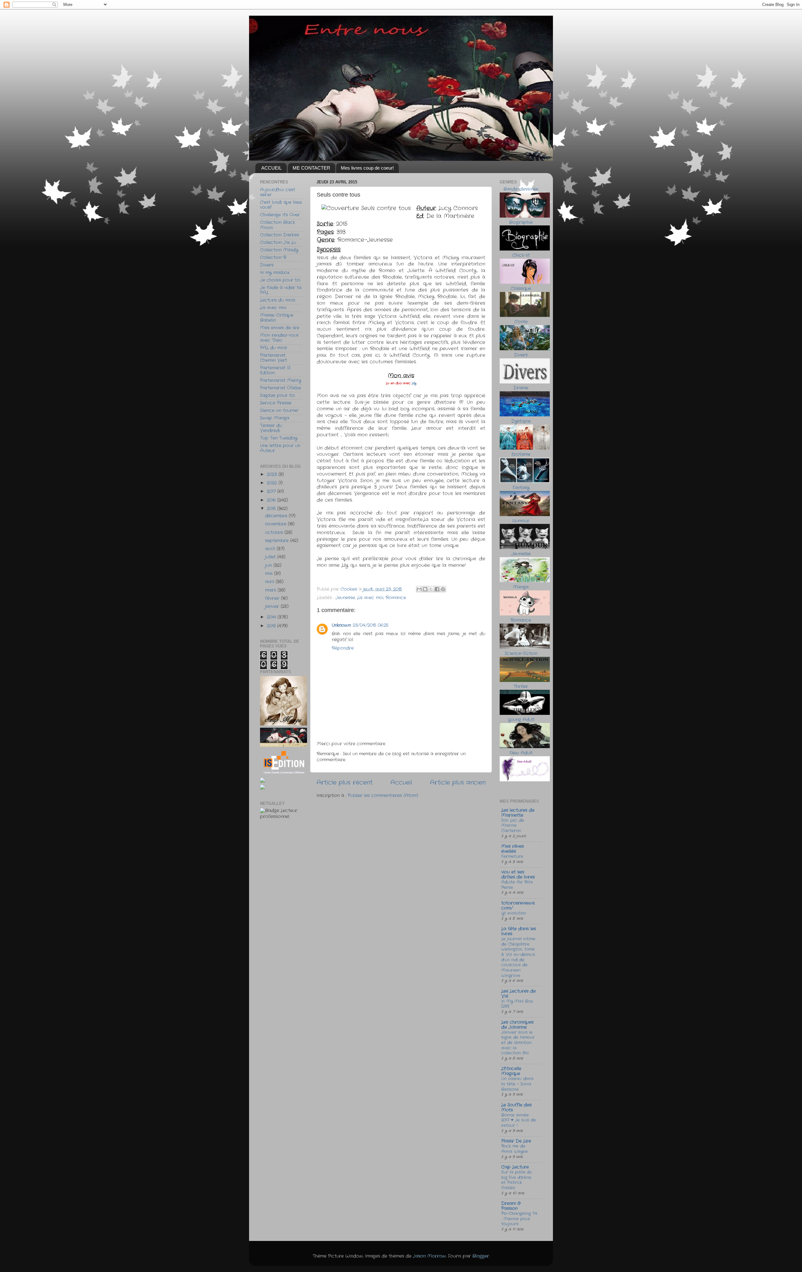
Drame (520, 388)
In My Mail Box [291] (517, 1004)
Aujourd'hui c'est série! (277, 192)
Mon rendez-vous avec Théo (279, 337)
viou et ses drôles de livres (518, 874)
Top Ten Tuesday (278, 438)
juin (269, 565)
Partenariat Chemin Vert (273, 357)
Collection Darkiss (279, 235)
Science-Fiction (521, 654)
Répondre (343, 648)
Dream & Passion (510, 1206)
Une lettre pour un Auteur (280, 448)
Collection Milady (279, 250)
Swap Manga (274, 418)
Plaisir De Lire (516, 1141)
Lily (413, 383)
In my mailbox (274, 273)
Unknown (341, 625)
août (271, 549)
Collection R (273, 258)
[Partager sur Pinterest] (443, 589)
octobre (274, 533)
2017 (272, 491)
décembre (277, 516)
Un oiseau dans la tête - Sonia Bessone (517, 1084)
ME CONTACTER (311, 168)
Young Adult (521, 720)
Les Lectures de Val (518, 993)
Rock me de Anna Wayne (514, 1148)
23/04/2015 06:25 (370, 625)
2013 (272, 626)
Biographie (521, 222)
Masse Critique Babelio (276, 317)
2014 (272, 617)
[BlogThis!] (425, 589)
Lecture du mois (277, 300)
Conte (521, 322)
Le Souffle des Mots (516, 1107)
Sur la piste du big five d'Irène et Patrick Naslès (516, 1180)
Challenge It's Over (280, 215)
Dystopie (521, 421)
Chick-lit (521, 255)
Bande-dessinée (520, 189)
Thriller (520, 686)
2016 (272, 500)
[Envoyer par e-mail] (419, 589)
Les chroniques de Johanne (517, 1024)
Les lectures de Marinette (517, 812)
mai (269, 574)
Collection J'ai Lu (278, 242)
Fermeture (512, 856)
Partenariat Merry (280, 380)
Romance (396, 598)
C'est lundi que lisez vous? (281, 204)
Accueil (401, 783)
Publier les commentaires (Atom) (383, 796)
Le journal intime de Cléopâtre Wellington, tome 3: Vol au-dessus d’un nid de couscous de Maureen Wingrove (518, 957)
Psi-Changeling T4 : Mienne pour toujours (519, 1219)
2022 (273, 483)
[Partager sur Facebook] (437, 589)
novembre (276, 524)
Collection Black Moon (277, 224)
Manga (521, 587)
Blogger (480, 1256)
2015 (272, 509)
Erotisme (521, 454)
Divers (266, 265)
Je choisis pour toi (280, 280)
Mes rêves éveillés (512, 848)
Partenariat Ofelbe (280, 388)
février (273, 598)
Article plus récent (344, 783)
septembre (277, 541)
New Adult (521, 753)
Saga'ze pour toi (277, 395)
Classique (521, 289)
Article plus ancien (458, 783)
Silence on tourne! (279, 411)
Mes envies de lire (279, 328)
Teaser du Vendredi (271, 428)
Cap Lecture (515, 1167)
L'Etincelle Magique (511, 1071)
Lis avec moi (370, 598)
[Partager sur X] (431, 589)
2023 (273, 475)
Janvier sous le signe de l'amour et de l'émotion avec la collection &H (518, 1042)
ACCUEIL (271, 168)
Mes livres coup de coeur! (367, 168)
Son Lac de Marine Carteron (512, 825)
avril (270, 582)
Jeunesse (345, 598)
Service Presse (275, 403)
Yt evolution (513, 913)
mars (271, 590)
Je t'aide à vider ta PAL (280, 290)
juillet (271, 557)
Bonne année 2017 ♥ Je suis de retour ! (518, 1120)
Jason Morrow (429, 1256)
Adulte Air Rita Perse (517, 884)
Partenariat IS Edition (275, 370)
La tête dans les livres (518, 931)
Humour (520, 521)
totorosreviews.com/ (518, 905)
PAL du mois (273, 348)
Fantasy (521, 488)
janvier (273, 607)
